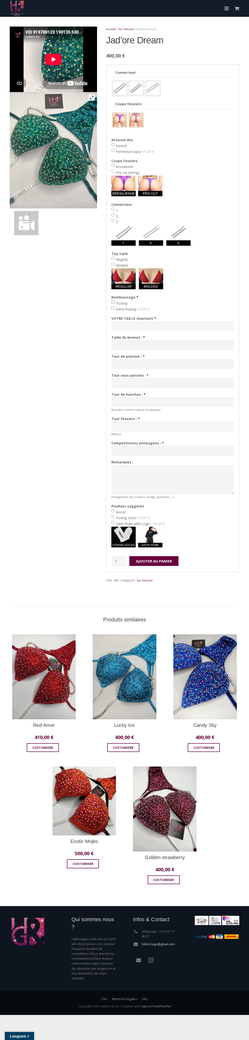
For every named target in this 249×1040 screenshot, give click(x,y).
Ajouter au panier (154, 561)
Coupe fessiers (128, 104)
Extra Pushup (132, 309)
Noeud (121, 145)
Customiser (42, 747)
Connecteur (125, 72)
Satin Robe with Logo (140, 523)
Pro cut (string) (127, 172)
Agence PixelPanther (156, 1006)
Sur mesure (126, 29)
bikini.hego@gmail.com (158, 944)
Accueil (111, 29)
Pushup (121, 303)
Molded (121, 265)
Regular (121, 259)
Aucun (120, 512)
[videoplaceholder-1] (53, 223)
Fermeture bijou (134, 151)
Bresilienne (124, 166)
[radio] (119, 88)
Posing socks (132, 517)
